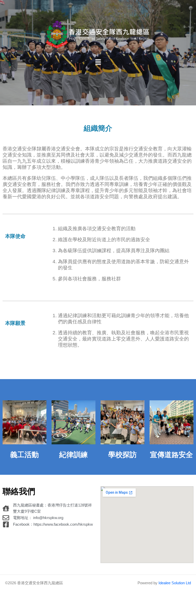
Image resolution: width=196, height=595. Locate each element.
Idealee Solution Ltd (174, 583)
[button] (98, 63)
